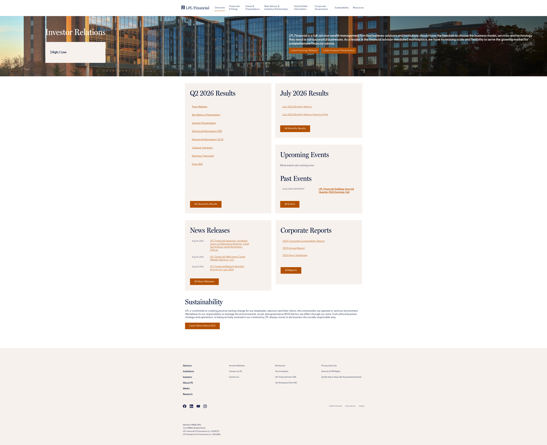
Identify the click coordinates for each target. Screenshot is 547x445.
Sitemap (361, 406)
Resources (358, 8)
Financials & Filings (234, 7)
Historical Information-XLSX (208, 139)
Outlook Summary (202, 148)
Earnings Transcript (203, 156)
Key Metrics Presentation (206, 115)
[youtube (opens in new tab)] (198, 406)
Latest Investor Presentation (339, 50)
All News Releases (204, 281)
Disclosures (280, 366)
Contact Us (234, 377)
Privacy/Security (329, 366)
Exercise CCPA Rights (330, 371)
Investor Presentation (204, 123)
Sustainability (342, 8)
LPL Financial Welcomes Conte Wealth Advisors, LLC (227, 258)
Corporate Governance (321, 7)
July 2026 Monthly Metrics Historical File (305, 115)
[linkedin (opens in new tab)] (191, 406)
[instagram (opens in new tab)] (205, 406)
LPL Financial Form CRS (285, 377)
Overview (220, 8)
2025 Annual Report (293, 248)
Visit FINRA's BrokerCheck (194, 428)
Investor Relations (237, 366)
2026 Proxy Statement (294, 255)
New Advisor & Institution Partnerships (276, 7)
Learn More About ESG (202, 326)
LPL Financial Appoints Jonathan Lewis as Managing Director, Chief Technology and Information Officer (229, 246)
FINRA (193, 425)
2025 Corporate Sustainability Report (303, 241)
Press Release (199, 107)
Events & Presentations (253, 7)
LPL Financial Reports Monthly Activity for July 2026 (227, 268)
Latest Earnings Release (304, 50)
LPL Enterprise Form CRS (286, 383)
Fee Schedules (281, 371)
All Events (289, 204)
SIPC (199, 425)
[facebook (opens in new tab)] (184, 406)
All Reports (291, 270)
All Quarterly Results (205, 204)
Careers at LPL (235, 371)
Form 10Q (197, 164)
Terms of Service (350, 406)
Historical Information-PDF (207, 131)
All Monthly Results (295, 128)
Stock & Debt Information (300, 7)
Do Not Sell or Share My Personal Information (341, 377)
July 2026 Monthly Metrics (297, 107)
